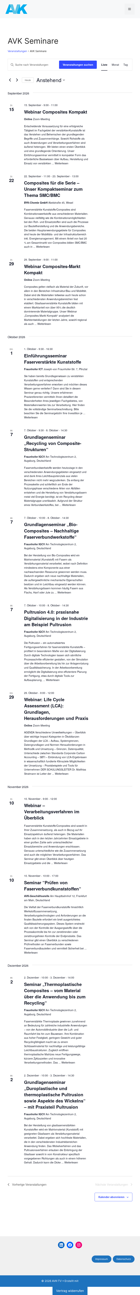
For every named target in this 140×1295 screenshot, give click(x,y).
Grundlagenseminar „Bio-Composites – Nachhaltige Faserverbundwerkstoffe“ (51, 530)
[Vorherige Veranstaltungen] (10, 80)
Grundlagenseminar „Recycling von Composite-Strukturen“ (52, 443)
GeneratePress (89, 1281)
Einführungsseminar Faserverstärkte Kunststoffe (52, 359)
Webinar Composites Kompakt (55, 112)
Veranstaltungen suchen (78, 64)
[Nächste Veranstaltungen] (17, 80)
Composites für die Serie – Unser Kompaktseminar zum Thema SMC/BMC (53, 189)
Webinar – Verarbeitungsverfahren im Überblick (51, 811)
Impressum (101, 1259)
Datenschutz (123, 1259)
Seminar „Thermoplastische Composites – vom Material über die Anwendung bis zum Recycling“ (54, 993)
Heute (28, 80)
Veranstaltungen (17, 51)
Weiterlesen (61, 163)
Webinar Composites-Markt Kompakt (52, 269)
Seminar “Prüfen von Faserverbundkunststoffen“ (52, 885)
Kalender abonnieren (111, 1197)
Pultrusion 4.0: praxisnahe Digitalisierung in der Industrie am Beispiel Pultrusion (56, 618)
